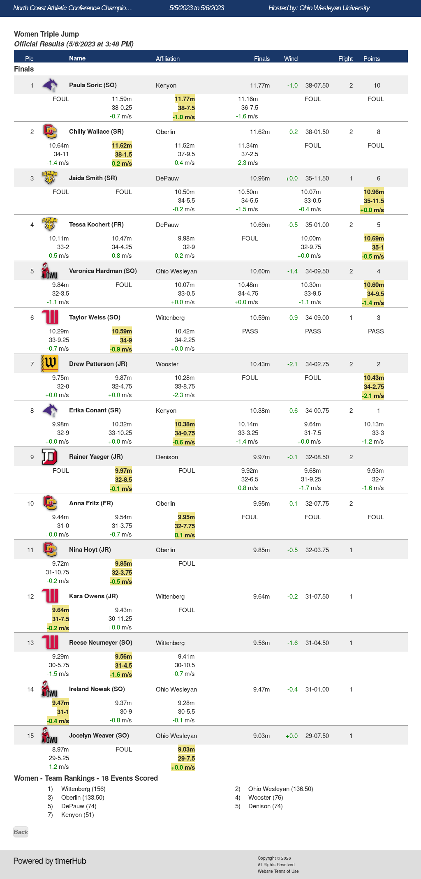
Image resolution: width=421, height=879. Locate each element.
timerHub (70, 860)
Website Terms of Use (278, 871)
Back (21, 831)
